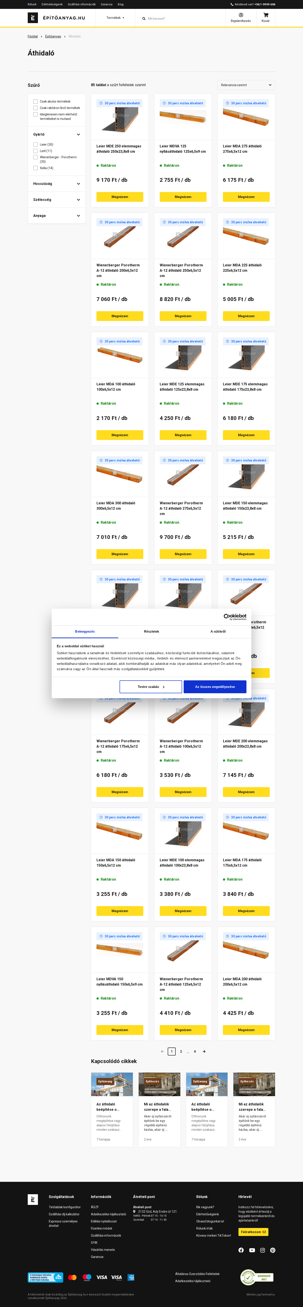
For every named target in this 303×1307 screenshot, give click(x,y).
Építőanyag (105, 1081)
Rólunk (32, 4)
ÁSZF (95, 1207)
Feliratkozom (251, 1232)
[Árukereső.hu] (256, 1277)
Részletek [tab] (151, 631)
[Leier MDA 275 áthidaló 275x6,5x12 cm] (246, 116)
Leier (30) (46, 144)
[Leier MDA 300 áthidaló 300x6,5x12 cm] (119, 473)
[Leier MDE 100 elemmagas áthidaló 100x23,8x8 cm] (183, 830)
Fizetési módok (101, 1228)
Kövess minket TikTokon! (213, 1235)
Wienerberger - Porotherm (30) (58, 159)
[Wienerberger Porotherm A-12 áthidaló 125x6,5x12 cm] (183, 949)
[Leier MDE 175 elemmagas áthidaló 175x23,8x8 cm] (246, 354)
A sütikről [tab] (218, 631)
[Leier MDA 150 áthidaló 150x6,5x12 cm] (119, 830)
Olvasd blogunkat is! (210, 1221)
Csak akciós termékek (55, 101)
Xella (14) (46, 168)
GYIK (94, 1242)
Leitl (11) (46, 151)
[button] (115, 18)
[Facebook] (241, 1250)
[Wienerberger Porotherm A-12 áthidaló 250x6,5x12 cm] (183, 235)
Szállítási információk (82, 4)
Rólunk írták (204, 1228)
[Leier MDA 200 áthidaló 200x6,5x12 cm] (246, 949)
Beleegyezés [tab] (85, 631)
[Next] (204, 1052)
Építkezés (152, 1081)
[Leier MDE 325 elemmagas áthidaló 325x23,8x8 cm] (183, 592)
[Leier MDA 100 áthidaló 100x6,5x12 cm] (119, 354)
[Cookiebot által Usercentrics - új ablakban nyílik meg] (227, 617)
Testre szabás (148, 687)
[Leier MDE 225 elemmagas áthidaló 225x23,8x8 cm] (119, 592)
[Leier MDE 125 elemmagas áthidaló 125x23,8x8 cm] (183, 354)
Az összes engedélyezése (215, 687)
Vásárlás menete (103, 1250)
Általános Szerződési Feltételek (197, 1274)
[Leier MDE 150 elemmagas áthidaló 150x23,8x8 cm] (246, 473)
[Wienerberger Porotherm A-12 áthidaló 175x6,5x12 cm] (119, 711)
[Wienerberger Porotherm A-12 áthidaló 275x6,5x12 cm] (183, 473)
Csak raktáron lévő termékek (60, 108)
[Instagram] (262, 1250)
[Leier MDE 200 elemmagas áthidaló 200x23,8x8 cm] (246, 711)
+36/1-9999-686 (264, 4)
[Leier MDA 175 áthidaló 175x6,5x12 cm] (246, 830)
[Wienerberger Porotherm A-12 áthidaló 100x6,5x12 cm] (183, 711)
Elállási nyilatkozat (104, 1221)
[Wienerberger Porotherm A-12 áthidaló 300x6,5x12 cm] (246, 592)
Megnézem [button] (120, 197)
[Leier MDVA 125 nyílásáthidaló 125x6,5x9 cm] (183, 116)
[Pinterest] (272, 1250)
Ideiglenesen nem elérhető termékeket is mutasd (58, 117)
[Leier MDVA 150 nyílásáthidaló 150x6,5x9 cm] (119, 949)
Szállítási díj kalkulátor (64, 1214)
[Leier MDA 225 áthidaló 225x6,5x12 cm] (246, 235)
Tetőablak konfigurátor (65, 1207)
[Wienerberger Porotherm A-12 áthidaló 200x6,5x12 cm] (119, 235)
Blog (121, 4)
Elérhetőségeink (52, 4)
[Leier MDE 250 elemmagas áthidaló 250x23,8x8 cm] (119, 116)
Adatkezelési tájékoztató (108, 1214)
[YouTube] (252, 1250)
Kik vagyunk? (205, 1207)
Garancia (106, 4)
